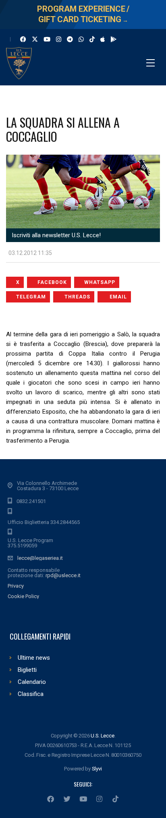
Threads (77, 297)
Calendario (32, 681)
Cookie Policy (23, 596)
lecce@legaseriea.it (40, 558)
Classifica (31, 694)
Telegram (31, 297)
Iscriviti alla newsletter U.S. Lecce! (55, 235)
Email (118, 297)
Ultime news (34, 657)
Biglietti (27, 669)
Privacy (16, 586)
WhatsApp (99, 282)
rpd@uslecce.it (63, 575)
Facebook (52, 282)
